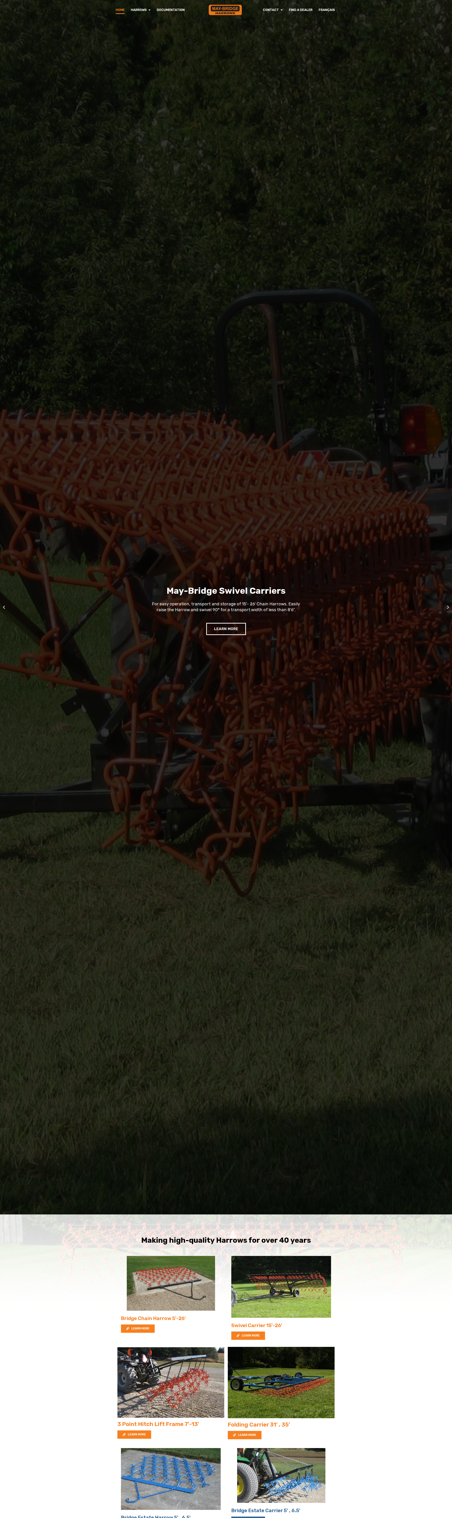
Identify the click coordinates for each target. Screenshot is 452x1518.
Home (120, 10)
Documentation (171, 10)
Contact (271, 10)
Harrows (139, 10)
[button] (4, 607)
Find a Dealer (301, 10)
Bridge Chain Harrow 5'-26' (153, 1318)
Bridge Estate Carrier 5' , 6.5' (265, 1510)
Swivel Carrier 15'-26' (256, 1325)
